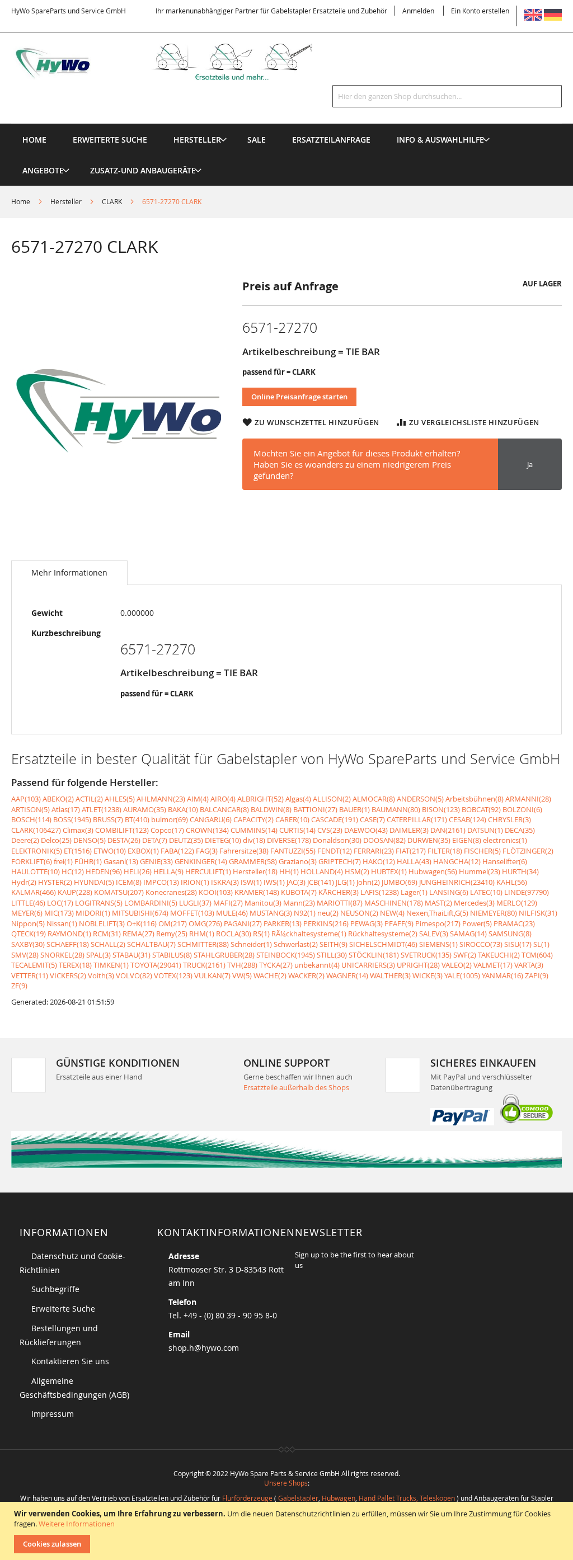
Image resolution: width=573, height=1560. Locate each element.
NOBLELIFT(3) (102, 923)
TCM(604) (537, 955)
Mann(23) (299, 903)
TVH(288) (242, 965)
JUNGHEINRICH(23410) (457, 882)
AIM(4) (198, 799)
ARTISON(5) (30, 809)
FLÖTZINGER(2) (527, 851)
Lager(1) (414, 892)
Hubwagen (338, 1497)
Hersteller (66, 201)
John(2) (368, 882)
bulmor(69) (169, 819)
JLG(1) (345, 882)
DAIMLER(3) (409, 830)
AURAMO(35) (144, 809)
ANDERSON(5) (420, 799)
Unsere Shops (286, 1482)
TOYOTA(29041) (155, 965)
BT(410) (137, 819)
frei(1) (63, 861)
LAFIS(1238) (379, 892)
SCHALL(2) (108, 944)
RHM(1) (201, 934)
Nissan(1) (61, 923)
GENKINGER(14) (201, 861)
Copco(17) (167, 830)
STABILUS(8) (172, 955)
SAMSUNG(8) (510, 934)
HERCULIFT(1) (208, 871)
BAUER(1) (354, 809)
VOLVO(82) (134, 975)
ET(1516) (78, 851)
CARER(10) (292, 819)
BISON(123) (441, 809)
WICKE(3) (427, 975)
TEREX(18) (75, 965)
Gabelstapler (298, 1497)
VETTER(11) (29, 975)
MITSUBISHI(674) (140, 913)
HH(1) (289, 871)
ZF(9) (19, 986)
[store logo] (176, 62)
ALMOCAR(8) (374, 799)
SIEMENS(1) (438, 944)
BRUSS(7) (108, 819)
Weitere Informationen (77, 1524)
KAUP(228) (75, 892)
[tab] (69, 572)
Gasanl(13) (121, 861)
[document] (288, 1531)
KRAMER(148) (256, 892)
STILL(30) (332, 955)
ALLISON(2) (332, 799)
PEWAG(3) (366, 923)
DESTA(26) (123, 840)
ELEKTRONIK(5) (36, 851)
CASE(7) (372, 819)
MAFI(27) (228, 903)
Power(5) (477, 923)
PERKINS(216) (326, 923)
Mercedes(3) (474, 903)
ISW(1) (251, 882)
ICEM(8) (129, 882)
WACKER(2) (306, 975)
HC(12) (73, 871)
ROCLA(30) (233, 934)
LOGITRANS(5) (99, 903)
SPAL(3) (98, 955)
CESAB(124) (467, 819)
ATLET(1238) (101, 809)
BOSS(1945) (72, 819)
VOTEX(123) (173, 975)
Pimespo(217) (438, 923)
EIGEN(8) (466, 840)
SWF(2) (464, 955)
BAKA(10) (183, 809)
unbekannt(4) (317, 965)
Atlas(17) (65, 809)
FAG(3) (207, 851)
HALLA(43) (414, 861)
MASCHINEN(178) (393, 903)
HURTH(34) (520, 871)
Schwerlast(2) (296, 944)
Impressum (52, 1413)
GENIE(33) (156, 861)
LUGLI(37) (195, 903)
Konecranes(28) (171, 892)
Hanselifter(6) (504, 861)
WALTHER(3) (390, 975)
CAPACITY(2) (253, 819)
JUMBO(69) (399, 882)
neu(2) (328, 913)
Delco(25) (56, 840)
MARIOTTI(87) (340, 903)
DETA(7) (154, 840)
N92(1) (305, 913)
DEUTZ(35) (186, 840)
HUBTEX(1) (389, 871)
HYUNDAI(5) (94, 882)
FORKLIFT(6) (31, 861)
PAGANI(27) (243, 923)
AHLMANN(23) (161, 799)
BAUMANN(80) (396, 809)
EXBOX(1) (143, 851)
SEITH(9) (333, 944)
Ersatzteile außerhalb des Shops (296, 1087)
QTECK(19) (28, 934)
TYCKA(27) (276, 965)
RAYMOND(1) (69, 934)
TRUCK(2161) (204, 965)
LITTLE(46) (28, 903)
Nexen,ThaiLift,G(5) (437, 913)
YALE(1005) (462, 975)
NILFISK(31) (538, 913)
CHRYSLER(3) (509, 819)
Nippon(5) (28, 923)
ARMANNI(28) (528, 799)
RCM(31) (107, 934)
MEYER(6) (27, 913)
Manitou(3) (263, 903)
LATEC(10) (486, 892)
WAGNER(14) (347, 975)
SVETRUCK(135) (426, 955)
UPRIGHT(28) (418, 965)
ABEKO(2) (58, 799)
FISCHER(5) (482, 851)
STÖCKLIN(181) (374, 955)
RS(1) (261, 934)
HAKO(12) (379, 861)
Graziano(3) (298, 861)
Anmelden (418, 10)
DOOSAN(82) (384, 840)
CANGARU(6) (211, 819)
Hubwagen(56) (432, 871)
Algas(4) (298, 799)
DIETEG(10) (223, 840)
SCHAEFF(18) (67, 944)
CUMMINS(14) (254, 830)
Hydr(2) (23, 882)
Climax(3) (78, 830)
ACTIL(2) (89, 799)
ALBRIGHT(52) (260, 799)
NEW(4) (392, 913)
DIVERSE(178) (289, 840)
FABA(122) (177, 851)
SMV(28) (25, 955)
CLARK (112, 201)
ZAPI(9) (536, 975)
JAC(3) (296, 882)
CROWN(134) (207, 830)
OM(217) (172, 923)
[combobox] (447, 96)
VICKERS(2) (68, 975)
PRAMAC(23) (514, 923)
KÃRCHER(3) (338, 892)
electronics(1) (505, 840)
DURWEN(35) (428, 840)
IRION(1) (195, 882)
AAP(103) (26, 799)
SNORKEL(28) (62, 955)
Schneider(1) (251, 944)
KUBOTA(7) (299, 892)
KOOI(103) (216, 892)
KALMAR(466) (33, 892)
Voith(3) (101, 975)
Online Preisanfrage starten (299, 397)
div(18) (254, 840)
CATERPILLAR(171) (417, 819)
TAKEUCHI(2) (499, 955)
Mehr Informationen (69, 572)
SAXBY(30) (28, 944)
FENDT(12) (334, 851)
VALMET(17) (493, 965)
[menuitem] (197, 139)
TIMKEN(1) (111, 965)
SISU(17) (518, 944)
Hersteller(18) (255, 871)
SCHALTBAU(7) (151, 944)
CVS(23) (329, 830)
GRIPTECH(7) (339, 861)
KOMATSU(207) (119, 892)
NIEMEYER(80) (493, 913)
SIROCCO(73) (480, 944)
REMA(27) (138, 934)
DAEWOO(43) (366, 830)
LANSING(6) (448, 892)
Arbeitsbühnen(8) (474, 799)
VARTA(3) (528, 965)
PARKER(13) (283, 923)
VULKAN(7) (212, 975)
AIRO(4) (223, 799)
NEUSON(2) (359, 913)
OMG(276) (205, 923)
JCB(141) (320, 882)
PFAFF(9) (399, 923)
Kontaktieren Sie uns (70, 1361)
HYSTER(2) (55, 882)
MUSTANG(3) (271, 913)
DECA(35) (520, 830)
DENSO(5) (89, 840)
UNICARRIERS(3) (368, 965)
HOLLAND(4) (321, 871)
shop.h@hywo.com (203, 1347)
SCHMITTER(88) (203, 944)
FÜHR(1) (88, 861)
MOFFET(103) (192, 913)
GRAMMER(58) (253, 861)
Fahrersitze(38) (244, 851)
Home (20, 201)
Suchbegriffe (55, 1289)
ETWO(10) (109, 851)
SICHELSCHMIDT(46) (383, 944)
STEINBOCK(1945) (285, 955)
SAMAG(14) (468, 934)
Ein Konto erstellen (480, 10)
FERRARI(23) (374, 851)
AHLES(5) (120, 799)
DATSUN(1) (485, 830)
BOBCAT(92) (481, 809)
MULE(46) (232, 913)
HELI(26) (138, 871)
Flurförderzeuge (247, 1497)
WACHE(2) (269, 975)
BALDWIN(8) (271, 809)
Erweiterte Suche (63, 1308)
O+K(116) (141, 923)
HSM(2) (357, 871)
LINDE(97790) (526, 892)
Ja (530, 464)
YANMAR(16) (502, 975)
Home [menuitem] (34, 139)
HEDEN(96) (104, 871)
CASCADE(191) (334, 819)
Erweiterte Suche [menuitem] (110, 139)
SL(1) (541, 944)
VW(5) (242, 975)
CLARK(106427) (36, 830)
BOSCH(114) (31, 819)
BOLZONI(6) (522, 809)
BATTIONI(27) (315, 809)
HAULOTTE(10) (35, 871)
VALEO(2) (457, 965)
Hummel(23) (479, 871)
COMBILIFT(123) (122, 830)
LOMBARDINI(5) (150, 903)
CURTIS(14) (297, 830)
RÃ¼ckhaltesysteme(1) (308, 934)
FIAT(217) (411, 851)
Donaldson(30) (337, 840)
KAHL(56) (511, 882)
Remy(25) (171, 934)
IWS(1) (274, 882)
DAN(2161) (448, 830)
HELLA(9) (168, 871)
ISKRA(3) (225, 882)
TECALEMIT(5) (34, 965)
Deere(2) (25, 840)
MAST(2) (438, 903)
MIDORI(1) (93, 913)
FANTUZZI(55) (293, 851)
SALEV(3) (433, 934)
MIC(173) (59, 913)
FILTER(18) (445, 851)
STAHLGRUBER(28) (224, 955)
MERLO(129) (516, 903)
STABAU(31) (131, 955)
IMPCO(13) (161, 882)
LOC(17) (60, 903)
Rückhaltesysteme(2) (382, 934)
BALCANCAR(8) (224, 809)
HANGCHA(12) (457, 861)
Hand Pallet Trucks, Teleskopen (407, 1497)
